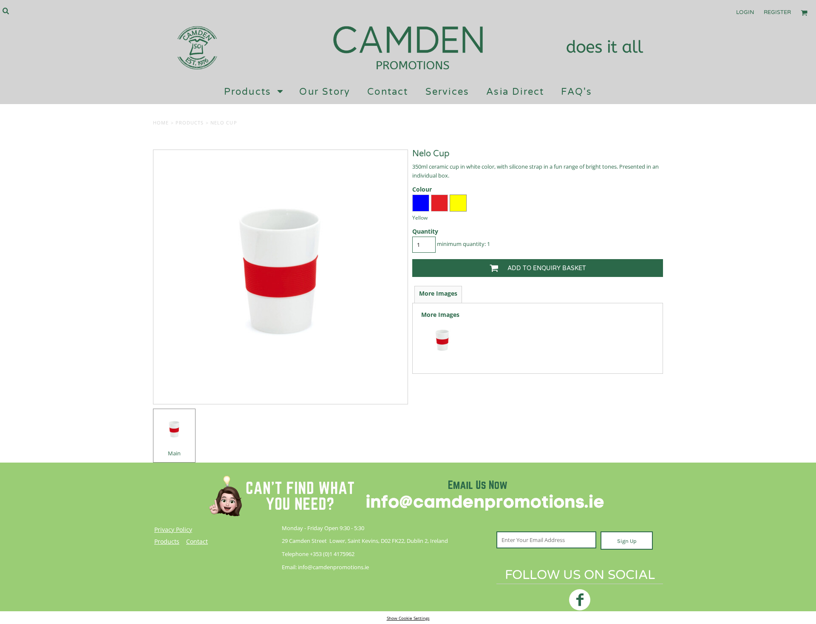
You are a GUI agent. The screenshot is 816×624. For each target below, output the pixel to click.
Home (161, 122)
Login (745, 12)
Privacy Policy (173, 529)
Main (174, 453)
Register (777, 12)
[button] (5, 10)
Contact (197, 541)
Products (190, 122)
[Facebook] (579, 599)
